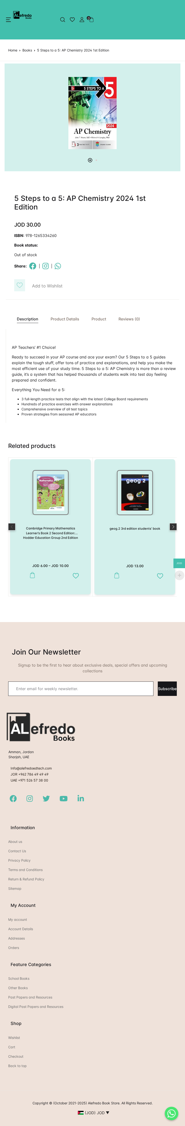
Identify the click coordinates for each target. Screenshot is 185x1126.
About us (15, 842)
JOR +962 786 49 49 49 (29, 774)
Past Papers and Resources (30, 997)
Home (12, 50)
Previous (11, 526)
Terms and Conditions (25, 870)
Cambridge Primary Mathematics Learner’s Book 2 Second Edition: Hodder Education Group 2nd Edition (50, 533)
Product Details (65, 319)
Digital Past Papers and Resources (35, 1007)
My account (17, 919)
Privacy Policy (19, 860)
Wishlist (14, 1038)
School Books (18, 978)
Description (27, 319)
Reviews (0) (129, 319)
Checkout (15, 1056)
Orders (13, 948)
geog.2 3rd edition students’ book (135, 528)
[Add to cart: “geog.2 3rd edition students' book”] (115, 575)
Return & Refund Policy (26, 879)
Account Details (20, 929)
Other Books (18, 988)
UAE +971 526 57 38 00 (29, 780)
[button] (8, 20)
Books (27, 50)
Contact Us (17, 851)
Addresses (16, 938)
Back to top (17, 1066)
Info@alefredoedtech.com (31, 768)
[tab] (25, 319)
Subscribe (167, 688)
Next (173, 526)
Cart (11, 1047)
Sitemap (14, 888)
